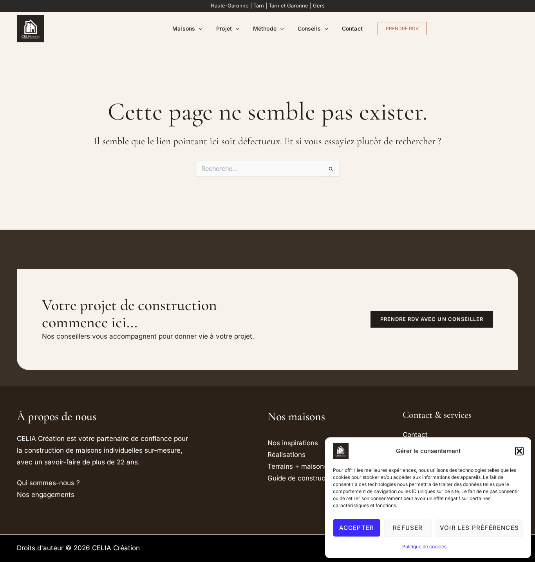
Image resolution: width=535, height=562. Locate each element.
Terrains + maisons (297, 466)
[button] (519, 451)
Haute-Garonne (230, 5)
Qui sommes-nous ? (48, 483)
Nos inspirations (293, 443)
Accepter (356, 527)
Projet (223, 28)
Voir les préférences (479, 527)
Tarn (258, 5)
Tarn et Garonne (288, 5)
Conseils (309, 28)
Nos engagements (45, 495)
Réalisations (286, 455)
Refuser (408, 527)
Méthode (265, 28)
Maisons (183, 28)
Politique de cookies (424, 546)
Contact (352, 28)
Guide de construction (302, 478)
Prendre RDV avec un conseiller (431, 319)
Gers (319, 5)
